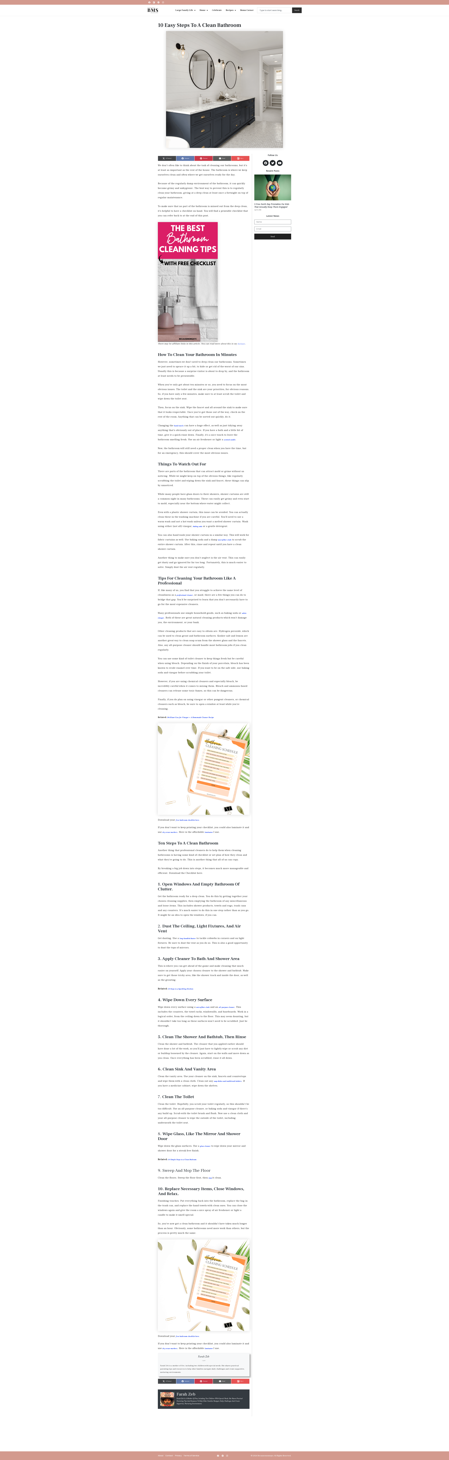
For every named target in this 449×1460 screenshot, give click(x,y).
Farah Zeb (203, 1356)
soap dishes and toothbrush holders (228, 1081)
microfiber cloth (224, 540)
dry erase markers (170, 832)
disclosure (241, 344)
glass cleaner (205, 1146)
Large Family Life (184, 10)
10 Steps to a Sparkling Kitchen (180, 989)
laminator (209, 832)
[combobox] (274, 10)
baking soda (197, 526)
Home (202, 10)
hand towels (179, 426)
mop (210, 1178)
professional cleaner (185, 595)
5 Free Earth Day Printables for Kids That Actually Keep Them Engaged (271, 205)
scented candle (229, 440)
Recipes (230, 10)
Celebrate (217, 10)
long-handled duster (188, 938)
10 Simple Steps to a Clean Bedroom (182, 1159)
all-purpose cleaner (227, 1007)
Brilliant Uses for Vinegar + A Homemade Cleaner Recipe (190, 717)
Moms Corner (247, 10)
